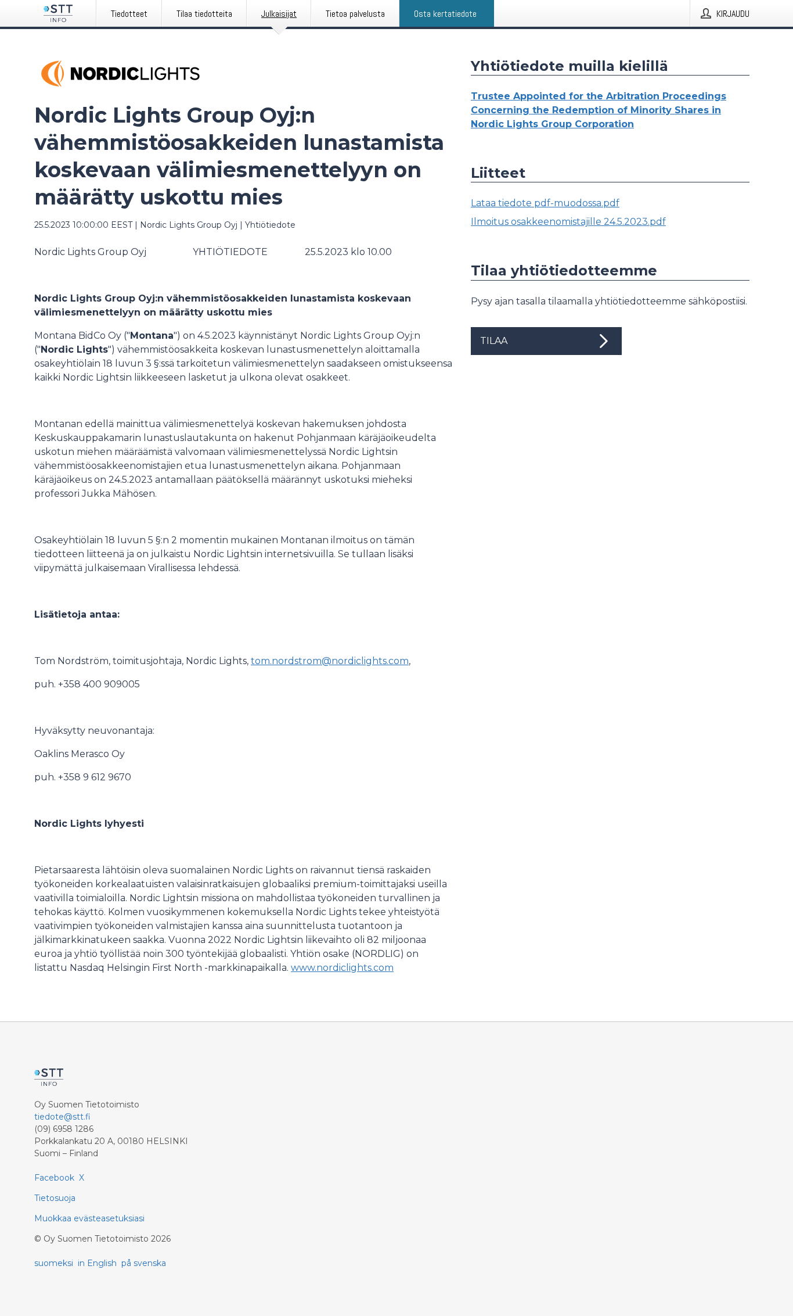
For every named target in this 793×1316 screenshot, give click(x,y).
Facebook (54, 1177)
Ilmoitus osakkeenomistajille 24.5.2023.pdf (568, 221)
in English (97, 1263)
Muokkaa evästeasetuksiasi (89, 1218)
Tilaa (493, 340)
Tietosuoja (54, 1198)
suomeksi (53, 1263)
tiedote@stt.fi (62, 1116)
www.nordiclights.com (342, 967)
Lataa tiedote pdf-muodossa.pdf (545, 203)
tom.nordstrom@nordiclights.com (330, 660)
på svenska (143, 1263)
